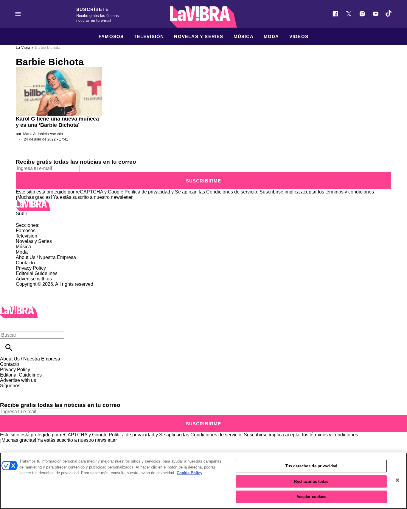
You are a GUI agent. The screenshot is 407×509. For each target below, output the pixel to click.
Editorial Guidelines (37, 273)
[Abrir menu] (18, 14)
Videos (298, 36)
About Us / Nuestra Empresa (46, 257)
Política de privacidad (147, 191)
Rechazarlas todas (311, 481)
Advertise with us (34, 278)
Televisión (149, 36)
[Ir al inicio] (203, 205)
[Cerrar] (397, 480)
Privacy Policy (31, 268)
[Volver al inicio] (19, 308)
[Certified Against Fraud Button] (37, 289)
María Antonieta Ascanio (43, 134)
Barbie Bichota (47, 47)
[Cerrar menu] (6, 325)
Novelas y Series (198, 36)
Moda (271, 36)
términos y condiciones (349, 191)
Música (244, 36)
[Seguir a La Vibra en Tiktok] (389, 14)
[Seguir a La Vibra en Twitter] (348, 14)
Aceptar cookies (311, 496)
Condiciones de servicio (231, 191)
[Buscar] (9, 347)
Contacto (25, 262)
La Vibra (23, 47)
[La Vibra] (203, 17)
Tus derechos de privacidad (311, 466)
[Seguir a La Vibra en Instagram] (362, 14)
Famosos (111, 36)
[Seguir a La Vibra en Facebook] (335, 14)
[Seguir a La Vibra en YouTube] (375, 14)
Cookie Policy (189, 473)
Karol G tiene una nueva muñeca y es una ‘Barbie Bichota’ (57, 122)
